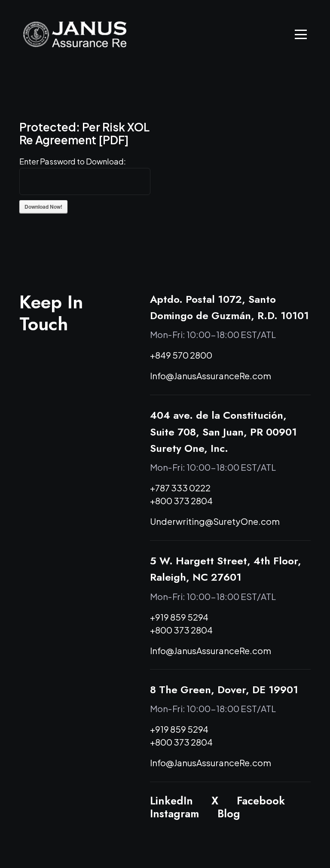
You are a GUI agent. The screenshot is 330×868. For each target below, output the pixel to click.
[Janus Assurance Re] (74, 34)
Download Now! (43, 206)
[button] (301, 34)
